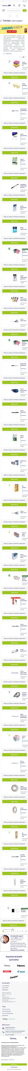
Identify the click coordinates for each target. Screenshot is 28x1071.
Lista (26, 57)
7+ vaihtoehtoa (23, 464)
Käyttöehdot (5, 1015)
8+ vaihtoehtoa (23, 163)
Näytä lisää (8, 53)
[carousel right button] (16, 16)
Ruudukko (23, 57)
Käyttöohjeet (5, 990)
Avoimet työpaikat (6, 1011)
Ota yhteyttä (5, 987)
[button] (3, 10)
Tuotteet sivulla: (7, 929)
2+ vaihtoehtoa (25, 254)
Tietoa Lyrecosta (6, 1009)
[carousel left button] (10, 16)
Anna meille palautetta (7, 1013)
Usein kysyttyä (5, 985)
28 (26, 931)
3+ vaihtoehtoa (23, 112)
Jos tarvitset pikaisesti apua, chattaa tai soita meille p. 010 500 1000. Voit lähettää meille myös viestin (18, 946)
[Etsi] (25, 10)
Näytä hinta (14, 77)
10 (22, 931)
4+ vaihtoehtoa (25, 87)
